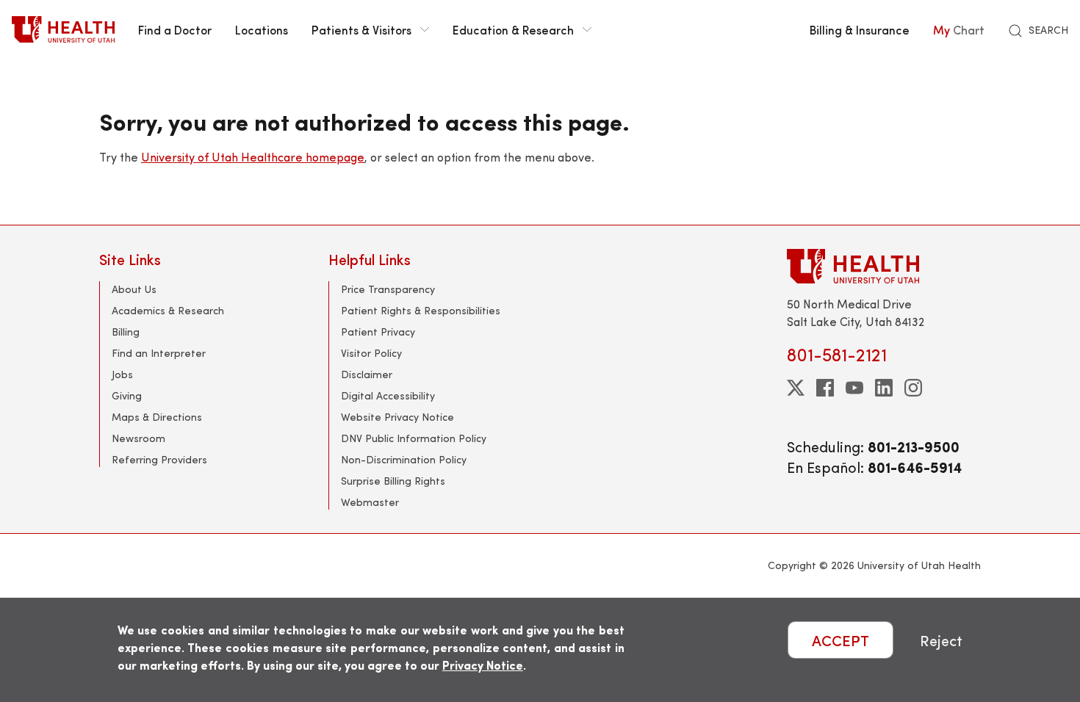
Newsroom (138, 438)
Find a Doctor (175, 29)
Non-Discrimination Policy (404, 459)
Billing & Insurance (860, 29)
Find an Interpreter (159, 353)
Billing (126, 332)
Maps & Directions (157, 417)
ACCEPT (840, 640)
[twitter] (795, 388)
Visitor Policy (371, 353)
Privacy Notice (482, 664)
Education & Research (513, 29)
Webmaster (370, 502)
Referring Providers (159, 459)
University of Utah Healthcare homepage (252, 156)
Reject (941, 640)
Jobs (122, 374)
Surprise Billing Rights (393, 481)
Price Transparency (388, 289)
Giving (127, 395)
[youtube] (854, 388)
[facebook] (825, 388)
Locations (261, 29)
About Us (134, 289)
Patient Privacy (378, 332)
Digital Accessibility (388, 395)
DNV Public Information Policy (413, 438)
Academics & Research (168, 310)
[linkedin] (884, 388)
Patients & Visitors (361, 29)
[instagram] (913, 388)
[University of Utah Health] (63, 29)
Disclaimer (366, 374)
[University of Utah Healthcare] (884, 266)
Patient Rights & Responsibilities (420, 310)
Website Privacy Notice (397, 417)
